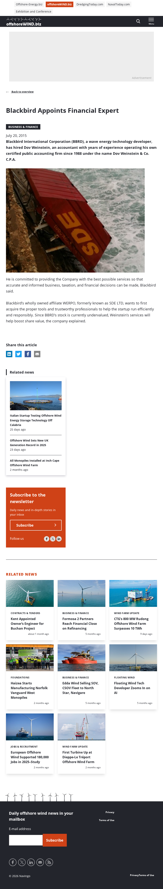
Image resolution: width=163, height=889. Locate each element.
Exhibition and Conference (33, 11)
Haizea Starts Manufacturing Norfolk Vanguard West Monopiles (29, 690)
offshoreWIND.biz (59, 4)
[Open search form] (138, 21)
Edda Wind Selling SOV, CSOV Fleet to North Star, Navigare (80, 688)
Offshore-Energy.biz (29, 4)
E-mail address (20, 829)
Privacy (110, 812)
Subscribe (25, 525)
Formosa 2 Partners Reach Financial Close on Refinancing (79, 624)
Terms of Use (106, 820)
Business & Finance (23, 127)
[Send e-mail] (40, 862)
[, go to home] (23, 22)
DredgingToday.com (90, 4)
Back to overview (22, 91)
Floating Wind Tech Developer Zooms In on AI (132, 688)
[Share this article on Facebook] (28, 354)
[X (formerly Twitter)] (52, 539)
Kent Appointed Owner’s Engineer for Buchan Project (27, 624)
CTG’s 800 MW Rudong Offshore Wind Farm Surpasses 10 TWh (131, 624)
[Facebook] (46, 539)
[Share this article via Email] (37, 354)
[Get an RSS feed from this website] (49, 862)
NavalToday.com (119, 4)
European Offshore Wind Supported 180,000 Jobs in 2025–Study (30, 757)
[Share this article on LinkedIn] (9, 354)
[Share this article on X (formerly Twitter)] (18, 354)
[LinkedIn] (59, 539)
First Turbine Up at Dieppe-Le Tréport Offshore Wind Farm (78, 757)
